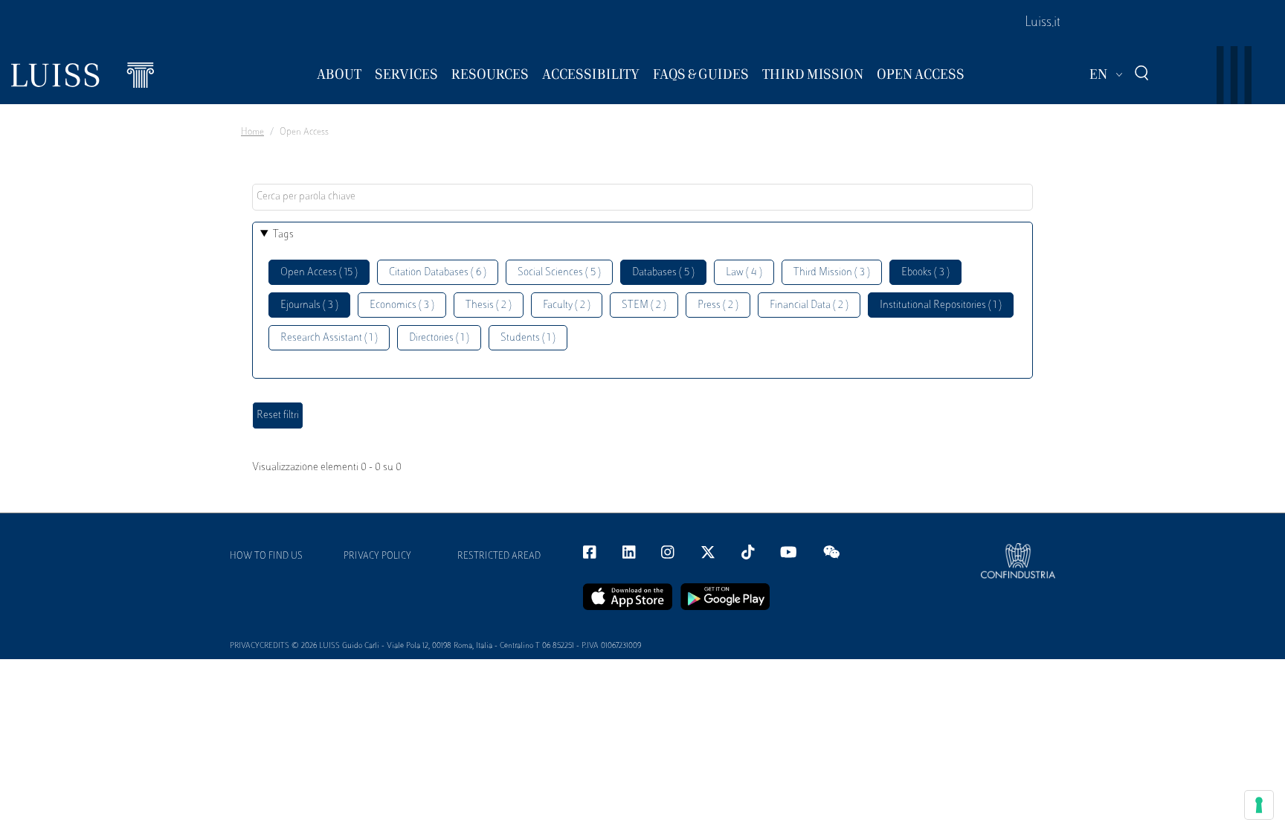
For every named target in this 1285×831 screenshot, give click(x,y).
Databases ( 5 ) (663, 272)
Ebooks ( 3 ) (925, 272)
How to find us (266, 556)
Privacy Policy (377, 556)
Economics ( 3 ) (402, 305)
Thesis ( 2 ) (489, 305)
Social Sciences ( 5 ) (559, 272)
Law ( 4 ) (744, 272)
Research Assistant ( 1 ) (329, 338)
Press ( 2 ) (718, 305)
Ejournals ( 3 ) (309, 305)
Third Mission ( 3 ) (831, 272)
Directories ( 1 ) (439, 338)
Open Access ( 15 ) (319, 272)
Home (252, 132)
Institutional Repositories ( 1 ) (941, 305)
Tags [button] (283, 234)
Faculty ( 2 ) (566, 305)
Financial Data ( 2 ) (809, 305)
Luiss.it (1042, 23)
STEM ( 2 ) (644, 305)
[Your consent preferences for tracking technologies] (1259, 805)
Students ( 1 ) (527, 338)
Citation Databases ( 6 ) (437, 272)
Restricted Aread (499, 556)
